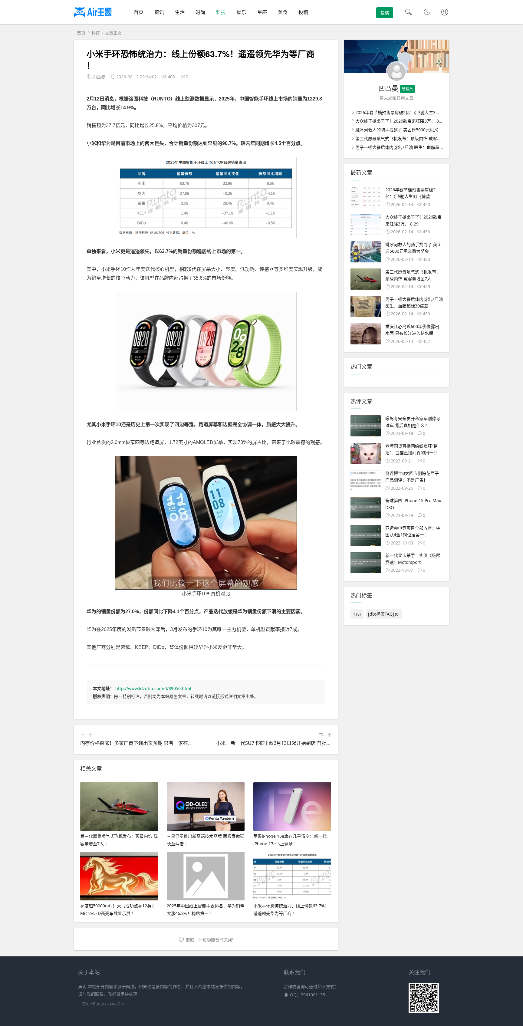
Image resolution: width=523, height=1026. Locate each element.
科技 (221, 12)
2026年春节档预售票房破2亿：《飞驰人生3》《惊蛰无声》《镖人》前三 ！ (423, 112)
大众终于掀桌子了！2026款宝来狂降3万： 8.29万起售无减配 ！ (415, 121)
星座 (262, 12)
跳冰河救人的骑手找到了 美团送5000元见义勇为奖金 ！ (408, 130)
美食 (283, 12)
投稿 (303, 12)
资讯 (159, 12)
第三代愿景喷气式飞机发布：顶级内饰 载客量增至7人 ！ (408, 138)
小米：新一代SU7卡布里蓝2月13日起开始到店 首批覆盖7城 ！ (283, 743)
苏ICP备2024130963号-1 (103, 1004)
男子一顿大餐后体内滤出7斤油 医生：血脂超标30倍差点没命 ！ (415, 147)
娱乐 (241, 12)
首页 (138, 12)
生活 (180, 12)
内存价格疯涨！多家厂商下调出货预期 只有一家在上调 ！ (142, 743)
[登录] (445, 12)
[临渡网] (93, 18)
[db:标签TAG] (384, 614)
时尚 (200, 12)
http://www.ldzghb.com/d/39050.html (153, 688)
